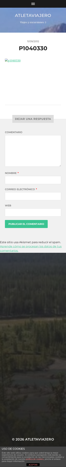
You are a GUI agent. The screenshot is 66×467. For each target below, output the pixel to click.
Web (8, 205)
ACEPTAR (33, 465)
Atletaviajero (33, 15)
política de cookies (35, 459)
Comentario (13, 132)
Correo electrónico (21, 189)
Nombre (12, 173)
